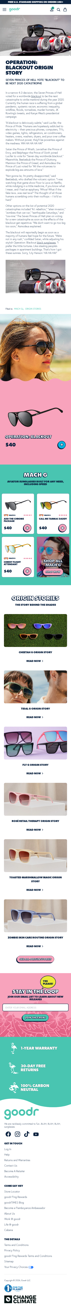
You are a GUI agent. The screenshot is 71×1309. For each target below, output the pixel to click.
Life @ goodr (11, 1224)
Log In (7, 1149)
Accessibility (11, 1176)
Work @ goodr (12, 1219)
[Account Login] (51, 9)
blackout (36, 96)
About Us (9, 1213)
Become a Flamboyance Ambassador (24, 1208)
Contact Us (10, 1165)
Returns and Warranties (17, 1160)
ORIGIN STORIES (33, 308)
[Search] (58, 9)
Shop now (53, 572)
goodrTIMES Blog (14, 1202)
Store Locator (12, 1191)
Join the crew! (35, 1017)
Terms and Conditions (16, 1245)
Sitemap (9, 1261)
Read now (33, 661)
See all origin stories (35, 959)
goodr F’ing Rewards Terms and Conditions (28, 1256)
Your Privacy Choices (16, 1267)
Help (7, 1154)
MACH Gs (18, 308)
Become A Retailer (14, 1171)
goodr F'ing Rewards (15, 1197)
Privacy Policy (12, 1250)
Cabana (8, 1230)
